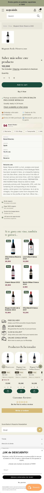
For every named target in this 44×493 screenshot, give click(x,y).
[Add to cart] (8, 391)
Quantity (5, 73)
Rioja (8, 372)
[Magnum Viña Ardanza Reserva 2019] (34, 358)
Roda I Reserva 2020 (8, 367)
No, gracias (22, 482)
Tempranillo (31, 131)
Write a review (22, 410)
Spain (5, 145)
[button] (4, 10)
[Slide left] (4, 366)
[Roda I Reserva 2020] (8, 358)
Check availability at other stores (16, 107)
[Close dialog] (42, 450)
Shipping (16, 69)
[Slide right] (40, 366)
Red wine (8, 131)
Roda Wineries (8, 139)
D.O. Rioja (19, 131)
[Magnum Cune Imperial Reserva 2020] (21, 358)
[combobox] (24, 15)
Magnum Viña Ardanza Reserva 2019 (34, 369)
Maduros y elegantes (8, 377)
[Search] (38, 15)
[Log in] (34, 10)
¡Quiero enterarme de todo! (22, 477)
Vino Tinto (18, 374)
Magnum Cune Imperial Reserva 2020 (21, 369)
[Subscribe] (39, 429)
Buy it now (22, 92)
